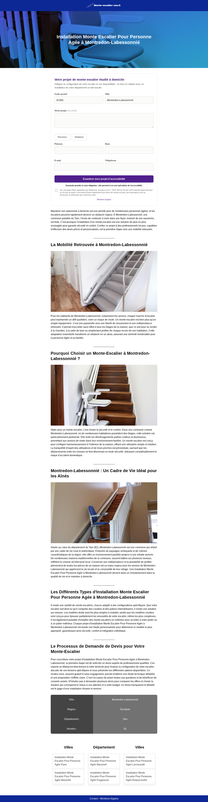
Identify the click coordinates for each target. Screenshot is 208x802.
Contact (94, 798)
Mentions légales (104, 199)
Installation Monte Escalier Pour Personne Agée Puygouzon (103, 776)
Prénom (58, 144)
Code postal (61, 94)
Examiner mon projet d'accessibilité (104, 178)
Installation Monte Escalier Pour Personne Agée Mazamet (103, 761)
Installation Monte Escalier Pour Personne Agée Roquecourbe (139, 776)
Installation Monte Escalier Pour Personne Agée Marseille (67, 776)
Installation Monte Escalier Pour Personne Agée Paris (67, 761)
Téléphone (110, 160)
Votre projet (66, 111)
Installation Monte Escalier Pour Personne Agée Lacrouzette (139, 761)
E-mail (58, 160)
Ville (107, 94)
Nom (107, 144)
